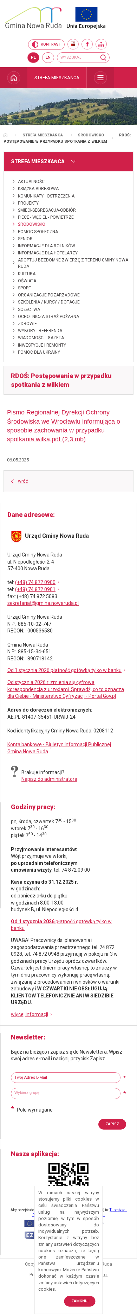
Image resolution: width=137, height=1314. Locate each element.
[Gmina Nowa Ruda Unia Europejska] (68, 17)
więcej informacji (29, 1014)
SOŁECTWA (29, 309)
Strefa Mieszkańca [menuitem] (56, 77)
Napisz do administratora (49, 779)
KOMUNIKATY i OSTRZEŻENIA (46, 196)
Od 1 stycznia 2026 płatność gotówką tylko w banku (64, 670)
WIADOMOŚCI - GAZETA (41, 337)
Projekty (28, 203)
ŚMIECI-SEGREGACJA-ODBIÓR (47, 210)
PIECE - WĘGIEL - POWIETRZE (46, 217)
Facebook (87, 44)
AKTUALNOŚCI (32, 181)
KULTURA (26, 273)
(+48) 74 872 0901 (35, 589)
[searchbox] (66, 1092)
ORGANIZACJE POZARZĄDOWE (49, 295)
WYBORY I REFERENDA (40, 330)
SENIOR (25, 238)
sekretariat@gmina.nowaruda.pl (43, 603)
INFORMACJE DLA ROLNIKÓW (46, 245)
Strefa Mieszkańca (42, 135)
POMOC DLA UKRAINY (39, 352)
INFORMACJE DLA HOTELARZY (48, 253)
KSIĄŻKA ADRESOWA (38, 188)
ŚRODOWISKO (91, 135)
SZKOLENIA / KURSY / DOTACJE (49, 302)
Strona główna (5, 135)
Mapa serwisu (101, 44)
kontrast (51, 44)
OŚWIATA (27, 280)
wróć (23, 481)
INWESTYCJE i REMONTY (42, 345)
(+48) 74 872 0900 (35, 582)
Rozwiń (100, 77)
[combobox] (65, 1093)
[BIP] (73, 44)
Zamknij (80, 1301)
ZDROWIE (27, 323)
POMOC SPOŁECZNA (38, 231)
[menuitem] (13, 77)
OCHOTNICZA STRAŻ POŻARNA (48, 316)
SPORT (24, 287)
